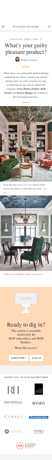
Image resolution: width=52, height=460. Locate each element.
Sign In (36, 358)
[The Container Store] (39, 417)
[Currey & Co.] (13, 417)
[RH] (13, 389)
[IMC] (13, 431)
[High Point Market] (39, 431)
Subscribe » (19, 358)
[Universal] (13, 403)
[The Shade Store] (39, 389)
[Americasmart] (26, 445)
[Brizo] (39, 403)
